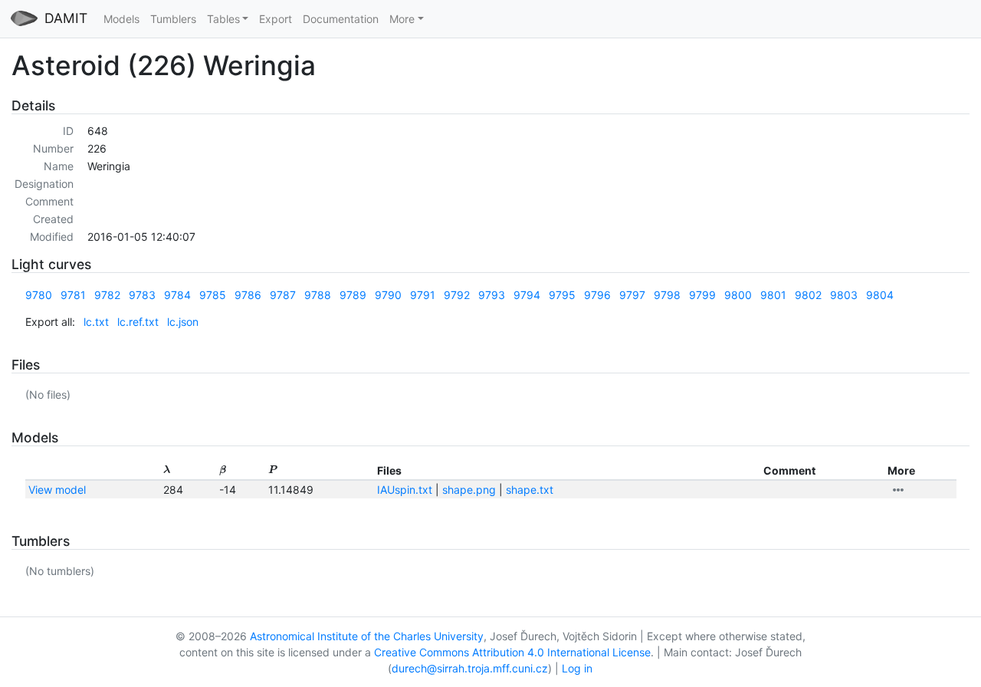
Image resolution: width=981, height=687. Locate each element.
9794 (526, 294)
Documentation (341, 18)
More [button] (402, 18)
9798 (667, 294)
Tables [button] (223, 18)
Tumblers (173, 18)
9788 (317, 294)
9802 (808, 294)
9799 (702, 294)
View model (57, 489)
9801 (773, 294)
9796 (597, 294)
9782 (107, 294)
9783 (142, 294)
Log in (577, 668)
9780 (38, 294)
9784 (177, 294)
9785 (212, 294)
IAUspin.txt (404, 489)
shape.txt (529, 489)
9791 (422, 294)
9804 (880, 294)
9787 (283, 294)
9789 (353, 294)
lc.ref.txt (138, 321)
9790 (388, 294)
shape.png (469, 489)
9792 (457, 294)
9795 (562, 294)
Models (121, 18)
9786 (248, 294)
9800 (738, 294)
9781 (73, 294)
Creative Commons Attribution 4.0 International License (512, 652)
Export (275, 18)
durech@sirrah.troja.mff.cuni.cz (470, 668)
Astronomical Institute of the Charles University (367, 636)
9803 (844, 294)
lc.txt (96, 321)
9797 (632, 294)
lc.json (182, 321)
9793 (491, 294)
